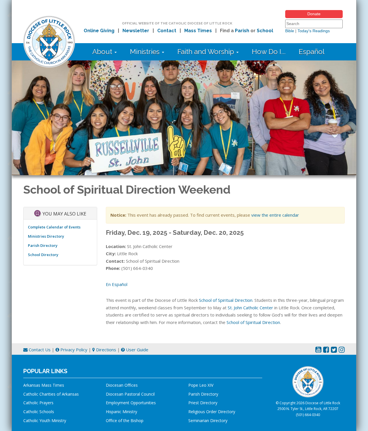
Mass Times (198, 30)
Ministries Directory (46, 236)
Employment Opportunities (131, 402)
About (103, 51)
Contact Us (39, 349)
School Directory (43, 254)
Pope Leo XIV (200, 385)
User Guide (136, 349)
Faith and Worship (206, 51)
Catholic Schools (38, 411)
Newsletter (135, 30)
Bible (289, 30)
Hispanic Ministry (121, 411)
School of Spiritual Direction (225, 300)
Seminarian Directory (207, 420)
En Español (116, 284)
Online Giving (99, 30)
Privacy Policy (73, 349)
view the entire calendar (275, 215)
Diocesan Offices (122, 385)
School (265, 30)
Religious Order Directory (211, 411)
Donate (314, 14)
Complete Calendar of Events (54, 227)
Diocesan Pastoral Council (130, 394)
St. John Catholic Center (250, 307)
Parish (242, 30)
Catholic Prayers (38, 402)
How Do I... (268, 51)
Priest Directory (202, 402)
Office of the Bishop (124, 420)
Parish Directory (42, 245)
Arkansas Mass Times (43, 385)
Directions (105, 349)
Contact (166, 30)
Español (312, 51)
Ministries (145, 51)
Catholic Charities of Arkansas (51, 394)
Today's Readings (314, 30)
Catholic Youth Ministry (44, 420)
